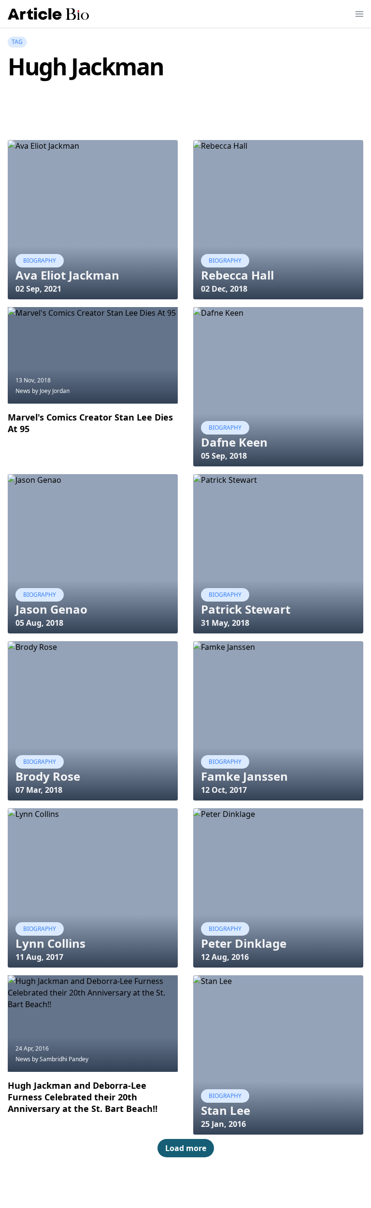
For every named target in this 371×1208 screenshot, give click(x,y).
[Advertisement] (183, 115)
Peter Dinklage (243, 943)
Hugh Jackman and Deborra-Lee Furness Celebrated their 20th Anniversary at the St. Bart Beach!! (82, 1097)
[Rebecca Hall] (278, 219)
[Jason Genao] (93, 553)
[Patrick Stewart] (278, 553)
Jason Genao (51, 609)
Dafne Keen (234, 442)
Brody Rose (47, 776)
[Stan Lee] (278, 1055)
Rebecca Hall (237, 275)
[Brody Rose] (93, 721)
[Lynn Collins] (93, 888)
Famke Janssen (244, 776)
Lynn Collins (50, 943)
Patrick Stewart (245, 609)
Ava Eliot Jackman (67, 275)
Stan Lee (225, 1110)
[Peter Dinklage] (278, 888)
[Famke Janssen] (278, 721)
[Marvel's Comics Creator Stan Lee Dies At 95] (93, 355)
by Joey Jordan (51, 391)
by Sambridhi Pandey (60, 1059)
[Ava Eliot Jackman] (93, 219)
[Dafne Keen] (278, 386)
